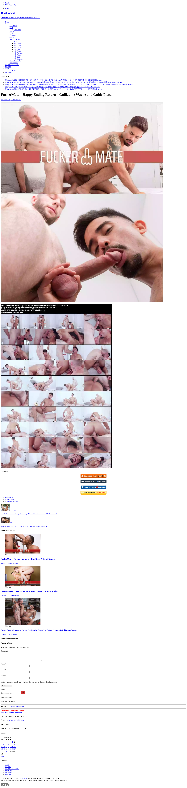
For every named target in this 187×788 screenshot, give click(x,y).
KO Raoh (17, 55)
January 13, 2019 (7, 595)
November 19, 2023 (8, 100)
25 (4, 751)
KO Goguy (18, 51)
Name (3, 664)
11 (4, 747)
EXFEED (13, 35)
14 (11, 747)
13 (8, 747)
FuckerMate (9, 498)
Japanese (8, 24)
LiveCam (13, 70)
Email (3, 670)
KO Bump (17, 45)
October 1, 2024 (6, 634)
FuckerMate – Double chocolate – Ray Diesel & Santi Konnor (28, 559)
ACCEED (13, 26)
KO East (17, 49)
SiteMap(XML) (10, 5)
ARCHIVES (5, 728)
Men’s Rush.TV (15, 61)
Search (3, 690)
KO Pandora (18, 53)
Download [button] (4, 471)
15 (13, 747)
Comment (4, 651)
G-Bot (12, 37)
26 (6, 751)
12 (6, 747)
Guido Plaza (9, 499)
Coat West (17, 30)
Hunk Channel (15, 39)
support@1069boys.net (17, 720)
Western (8, 67)
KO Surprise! (18, 59)
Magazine (8, 72)
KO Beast (17, 43)
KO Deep (17, 47)
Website (3, 676)
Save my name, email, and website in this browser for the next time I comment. (30, 682)
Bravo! (12, 32)
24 (2, 751)
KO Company (14, 41)
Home (7, 22)
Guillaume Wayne (11, 501)
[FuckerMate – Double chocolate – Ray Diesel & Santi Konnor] (22, 553)
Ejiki (11, 34)
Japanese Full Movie (12, 65)
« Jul (2, 756)
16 (15, 747)
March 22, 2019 (6, 563)
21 (11, 749)
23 (15, 749)
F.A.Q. (7, 3)
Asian (7, 69)
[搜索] (23, 692)
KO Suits (17, 57)
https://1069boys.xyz (17, 706)
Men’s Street (14, 63)
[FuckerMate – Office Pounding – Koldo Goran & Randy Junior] (22, 585)
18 (4, 749)
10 (2, 747)
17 (2, 749)
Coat (11, 28)
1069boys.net (23, 778)
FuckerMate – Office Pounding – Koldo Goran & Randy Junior (29, 591)
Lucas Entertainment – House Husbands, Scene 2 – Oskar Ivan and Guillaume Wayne (39, 630)
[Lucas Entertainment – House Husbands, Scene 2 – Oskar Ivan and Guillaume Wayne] (22, 624)
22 (13, 749)
